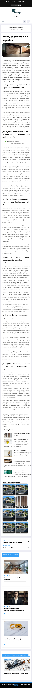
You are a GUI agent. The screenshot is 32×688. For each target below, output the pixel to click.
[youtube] (20, 5)
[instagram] (18, 5)
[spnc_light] (28, 21)
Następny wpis (6, 545)
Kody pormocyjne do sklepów (21, 439)
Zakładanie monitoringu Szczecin (12, 542)
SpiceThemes (16, 685)
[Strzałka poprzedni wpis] (28, 541)
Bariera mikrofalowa (9, 548)
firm (28, 63)
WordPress (16, 684)
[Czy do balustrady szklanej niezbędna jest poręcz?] (16, 628)
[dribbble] (16, 5)
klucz (25, 208)
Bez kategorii (17, 659)
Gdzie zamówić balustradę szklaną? (12, 579)
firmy (16, 373)
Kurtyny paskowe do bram (20, 471)
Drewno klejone (17, 460)
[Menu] (3, 21)
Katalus (16, 16)
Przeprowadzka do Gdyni (20, 450)
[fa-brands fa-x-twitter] (14, 5)
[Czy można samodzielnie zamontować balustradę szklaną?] (16, 597)
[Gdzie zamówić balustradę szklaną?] (16, 567)
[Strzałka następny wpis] (28, 548)
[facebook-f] (12, 5)
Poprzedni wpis (6, 540)
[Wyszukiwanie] (24, 21)
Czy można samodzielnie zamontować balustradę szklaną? (14, 609)
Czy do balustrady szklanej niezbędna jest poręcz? (12, 640)
